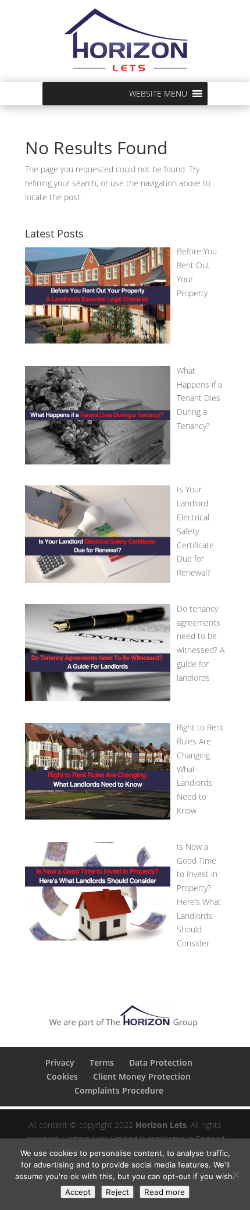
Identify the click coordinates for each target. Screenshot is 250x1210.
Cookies (62, 1076)
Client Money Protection (142, 1076)
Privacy (59, 1062)
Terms (102, 1062)
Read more (164, 1192)
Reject (117, 1192)
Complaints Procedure (118, 1090)
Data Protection (160, 1062)
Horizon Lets (161, 1124)
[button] (158, 93)
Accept (78, 1192)
